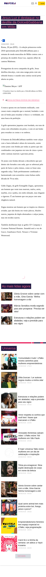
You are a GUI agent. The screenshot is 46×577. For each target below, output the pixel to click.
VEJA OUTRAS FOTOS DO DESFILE (23, 100)
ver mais (21, 556)
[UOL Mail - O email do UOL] (32, 3)
